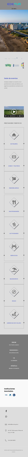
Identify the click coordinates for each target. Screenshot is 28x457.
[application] (14, 111)
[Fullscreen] (22, 116)
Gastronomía (14, 211)
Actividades (14, 233)
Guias (14, 301)
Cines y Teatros (14, 166)
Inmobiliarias (14, 188)
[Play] (6, 116)
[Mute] (20, 116)
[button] (14, 112)
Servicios (14, 255)
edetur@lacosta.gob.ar (13, 424)
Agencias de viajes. (14, 323)
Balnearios (14, 279)
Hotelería (14, 144)
